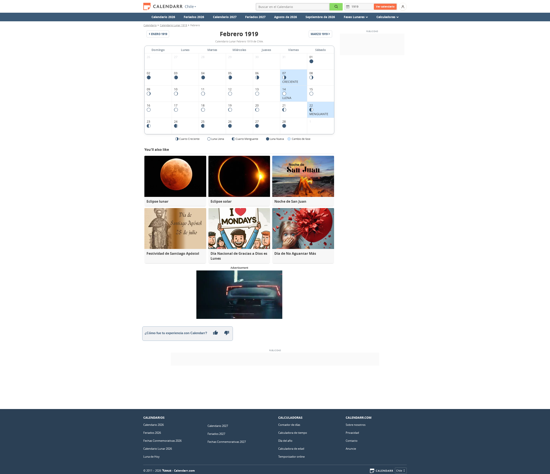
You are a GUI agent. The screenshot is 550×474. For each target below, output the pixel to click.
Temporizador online (291, 457)
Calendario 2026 (163, 17)
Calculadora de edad (291, 449)
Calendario (150, 25)
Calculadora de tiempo (292, 433)
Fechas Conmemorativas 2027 (227, 442)
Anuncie (351, 449)
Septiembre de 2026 (320, 17)
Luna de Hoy (151, 457)
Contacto (352, 441)
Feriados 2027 (255, 17)
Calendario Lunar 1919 (173, 25)
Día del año (285, 441)
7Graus (166, 470)
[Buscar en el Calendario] (336, 7)
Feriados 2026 (194, 17)
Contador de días (289, 425)
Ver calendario (385, 6)
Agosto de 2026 (285, 17)
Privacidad (352, 433)
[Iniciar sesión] (403, 7)
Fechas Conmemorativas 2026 (162, 441)
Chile (189, 6)
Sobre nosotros (355, 425)
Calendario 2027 (225, 17)
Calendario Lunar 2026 (157, 449)
